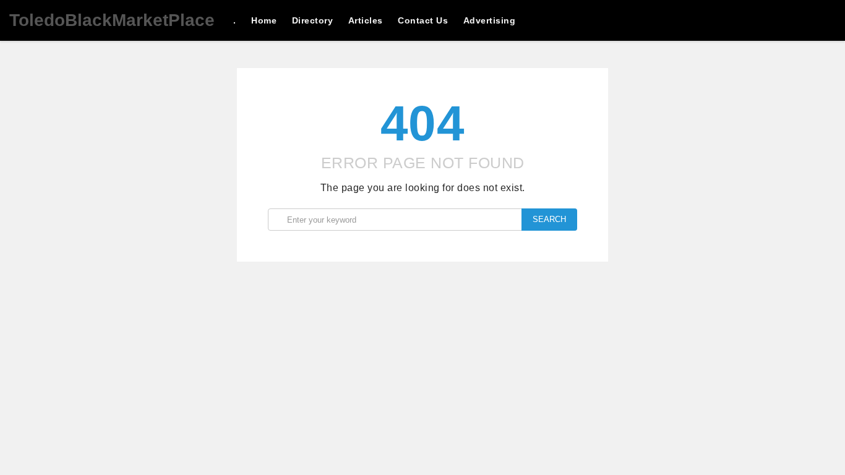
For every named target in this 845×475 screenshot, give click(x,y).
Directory (312, 20)
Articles (365, 20)
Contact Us (423, 20)
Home (264, 20)
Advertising (489, 20)
